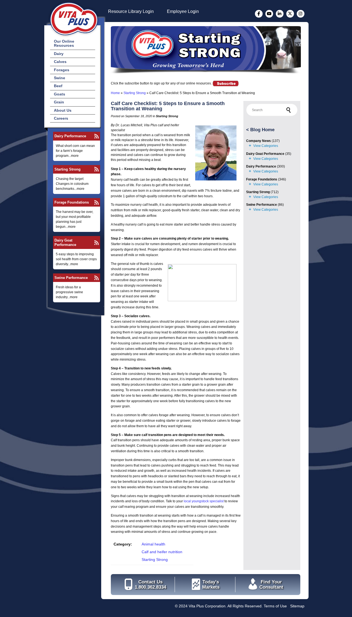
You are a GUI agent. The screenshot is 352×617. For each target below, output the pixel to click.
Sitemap (297, 606)
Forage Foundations (71, 202)
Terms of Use (275, 606)
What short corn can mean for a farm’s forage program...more (75, 151)
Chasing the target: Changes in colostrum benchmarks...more (72, 184)
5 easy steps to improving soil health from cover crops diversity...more (76, 259)
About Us (63, 110)
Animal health (153, 544)
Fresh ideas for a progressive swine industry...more (69, 292)
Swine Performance (71, 278)
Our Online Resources (64, 43)
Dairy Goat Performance (65, 242)
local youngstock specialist (204, 501)
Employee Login (183, 11)
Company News (258, 141)
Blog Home (262, 129)
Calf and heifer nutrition (162, 552)
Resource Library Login (131, 11)
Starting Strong (67, 169)
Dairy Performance (70, 136)
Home (115, 93)
